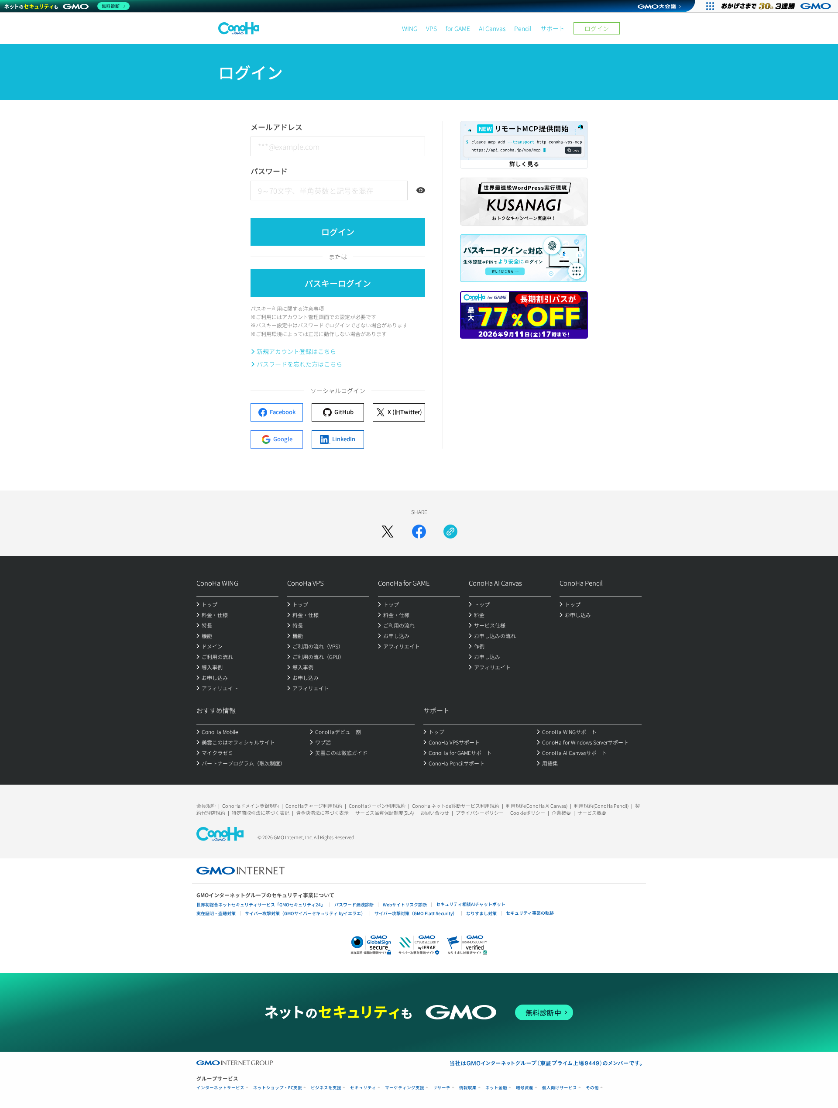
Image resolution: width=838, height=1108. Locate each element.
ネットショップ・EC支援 (277, 1088)
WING (409, 28)
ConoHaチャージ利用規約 (313, 805)
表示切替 (420, 190)
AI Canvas (492, 28)
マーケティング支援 (404, 1088)
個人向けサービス (559, 1088)
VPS (431, 28)
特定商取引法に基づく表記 (260, 812)
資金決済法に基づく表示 (322, 812)
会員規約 (206, 805)
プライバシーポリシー (480, 812)
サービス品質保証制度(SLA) (384, 812)
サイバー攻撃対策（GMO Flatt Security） (415, 913)
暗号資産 (524, 1088)
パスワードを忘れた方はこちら (299, 364)
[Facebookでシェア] (419, 532)
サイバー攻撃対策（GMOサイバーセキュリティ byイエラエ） (305, 913)
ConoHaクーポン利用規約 (377, 805)
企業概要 (561, 812)
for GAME (458, 28)
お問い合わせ (434, 812)
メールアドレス (276, 126)
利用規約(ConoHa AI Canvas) (536, 805)
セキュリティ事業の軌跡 (530, 912)
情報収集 (468, 1088)
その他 (592, 1088)
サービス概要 (591, 812)
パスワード (269, 170)
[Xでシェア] (388, 532)
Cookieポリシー (527, 812)
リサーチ (441, 1088)
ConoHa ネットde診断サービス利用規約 (455, 805)
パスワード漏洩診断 (354, 904)
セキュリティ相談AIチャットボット (470, 904)
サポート (552, 28)
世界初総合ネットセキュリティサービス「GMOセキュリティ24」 (260, 904)
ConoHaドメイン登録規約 (250, 805)
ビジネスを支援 (326, 1088)
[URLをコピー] (450, 532)
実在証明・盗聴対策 (216, 913)
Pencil (523, 28)
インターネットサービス (220, 1088)
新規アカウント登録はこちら (296, 351)
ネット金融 (496, 1088)
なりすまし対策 (481, 913)
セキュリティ (363, 1088)
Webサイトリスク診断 (405, 904)
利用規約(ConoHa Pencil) (601, 805)
